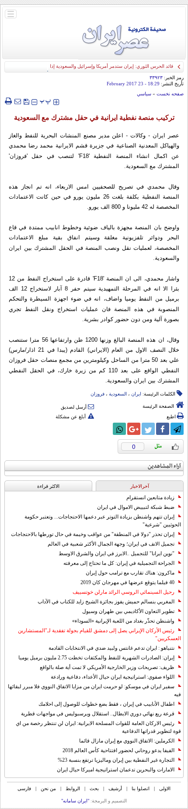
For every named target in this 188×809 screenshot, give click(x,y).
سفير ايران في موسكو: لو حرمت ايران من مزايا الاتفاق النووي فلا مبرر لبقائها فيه (94, 690)
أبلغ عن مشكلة (71, 416)
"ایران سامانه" (75, 800)
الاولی (165, 788)
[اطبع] (8, 101)
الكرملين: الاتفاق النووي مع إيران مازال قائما (126, 741)
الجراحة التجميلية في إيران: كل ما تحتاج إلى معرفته (118, 563)
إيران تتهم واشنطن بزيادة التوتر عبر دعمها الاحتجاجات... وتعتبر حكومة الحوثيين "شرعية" (102, 521)
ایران (136, 393)
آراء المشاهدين (164, 466)
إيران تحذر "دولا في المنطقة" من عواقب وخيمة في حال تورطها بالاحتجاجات (92, 534)
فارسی (24, 788)
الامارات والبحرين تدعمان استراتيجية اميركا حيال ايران (115, 770)
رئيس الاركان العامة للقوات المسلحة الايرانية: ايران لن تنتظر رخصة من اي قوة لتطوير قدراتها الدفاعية (98, 727)
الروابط (73, 788)
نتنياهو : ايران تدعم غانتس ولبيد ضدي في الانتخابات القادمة (111, 648)
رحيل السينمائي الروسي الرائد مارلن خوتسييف (123, 592)
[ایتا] (104, 429)
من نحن (48, 788)
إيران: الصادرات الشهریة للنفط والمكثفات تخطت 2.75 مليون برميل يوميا (96, 658)
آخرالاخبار (139, 486)
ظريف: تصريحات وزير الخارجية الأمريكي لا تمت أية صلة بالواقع (107, 667)
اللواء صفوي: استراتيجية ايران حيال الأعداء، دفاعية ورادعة (112, 677)
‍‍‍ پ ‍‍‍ (45, 101)
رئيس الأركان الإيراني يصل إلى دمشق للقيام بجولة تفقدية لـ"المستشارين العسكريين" (99, 634)
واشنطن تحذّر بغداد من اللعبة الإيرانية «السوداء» (123, 621)
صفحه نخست (170, 93)
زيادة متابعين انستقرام (150, 497)
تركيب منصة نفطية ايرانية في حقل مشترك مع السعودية (94, 117)
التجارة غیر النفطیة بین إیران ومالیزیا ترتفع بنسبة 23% (116, 760)
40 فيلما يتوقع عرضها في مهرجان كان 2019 (127, 582)
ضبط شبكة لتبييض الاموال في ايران (135, 507)
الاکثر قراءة (48, 486)
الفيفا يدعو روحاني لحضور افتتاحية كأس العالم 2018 (118, 750)
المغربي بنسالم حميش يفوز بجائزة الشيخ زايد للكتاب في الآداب (106, 602)
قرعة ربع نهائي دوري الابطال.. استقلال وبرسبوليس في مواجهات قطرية (97, 714)
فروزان (97, 393)
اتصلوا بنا (141, 788)
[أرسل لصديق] (17, 101)
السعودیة (118, 393)
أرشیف (115, 788)
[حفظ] (26, 101)
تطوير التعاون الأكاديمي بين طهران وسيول (128, 611)
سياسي (144, 93)
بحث (94, 788)
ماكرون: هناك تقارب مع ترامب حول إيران (130, 573)
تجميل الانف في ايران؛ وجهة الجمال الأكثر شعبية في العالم (111, 544)
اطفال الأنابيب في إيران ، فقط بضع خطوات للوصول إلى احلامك (106, 704)
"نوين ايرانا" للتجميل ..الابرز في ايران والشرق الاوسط (116, 553)
